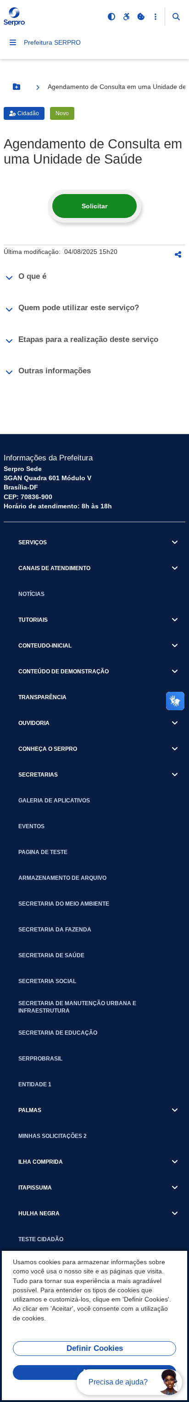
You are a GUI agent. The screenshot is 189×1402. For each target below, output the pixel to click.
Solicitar (94, 206)
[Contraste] (111, 16)
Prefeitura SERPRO (52, 42)
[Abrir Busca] (176, 16)
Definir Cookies (95, 1348)
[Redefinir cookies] (140, 16)
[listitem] (94, 277)
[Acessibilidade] (126, 16)
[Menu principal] (13, 42)
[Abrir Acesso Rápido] (155, 16)
